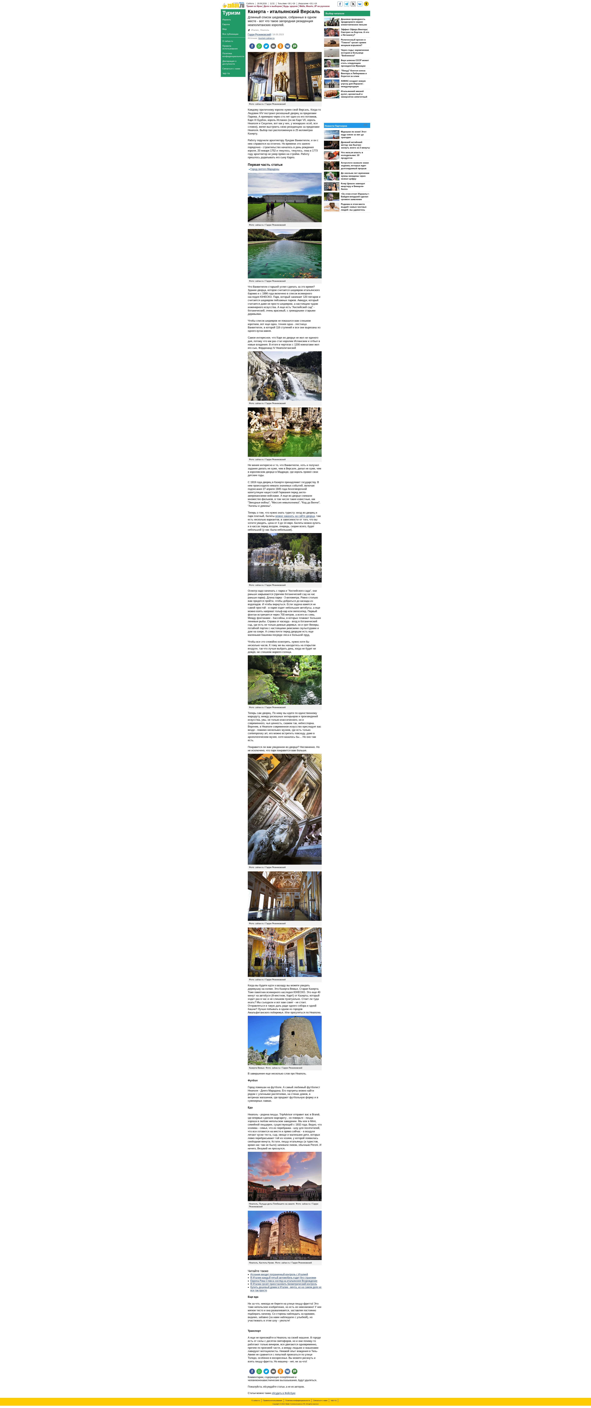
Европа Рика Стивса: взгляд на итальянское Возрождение (283, 1281)
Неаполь (264, 30)
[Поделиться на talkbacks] (294, 46)
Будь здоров (290, 6)
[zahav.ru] (340, 4)
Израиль (226, 19)
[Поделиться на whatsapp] (259, 46)
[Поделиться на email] (273, 46)
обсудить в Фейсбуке (284, 1393)
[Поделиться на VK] (287, 46)
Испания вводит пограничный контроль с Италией (279, 1274)
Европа (226, 24)
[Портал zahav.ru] (359, 4)
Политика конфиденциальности (233, 54)
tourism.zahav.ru (266, 38)
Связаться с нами (231, 68)
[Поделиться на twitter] (266, 46)
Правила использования (230, 47)
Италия (255, 30)
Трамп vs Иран (254, 6)
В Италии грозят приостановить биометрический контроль (283, 1284)
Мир (224, 29)
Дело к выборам (273, 6)
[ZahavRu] (353, 4)
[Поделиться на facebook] (252, 46)
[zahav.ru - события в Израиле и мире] (346, 4)
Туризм (231, 13)
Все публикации (230, 34)
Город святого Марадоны (264, 169)
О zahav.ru (227, 41)
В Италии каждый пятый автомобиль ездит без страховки (283, 1277)
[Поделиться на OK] (280, 46)
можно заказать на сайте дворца (295, 516)
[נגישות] (366, 4)
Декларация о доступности (229, 62)
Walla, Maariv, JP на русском (314, 6)
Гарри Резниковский (259, 34)
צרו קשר (226, 73)
